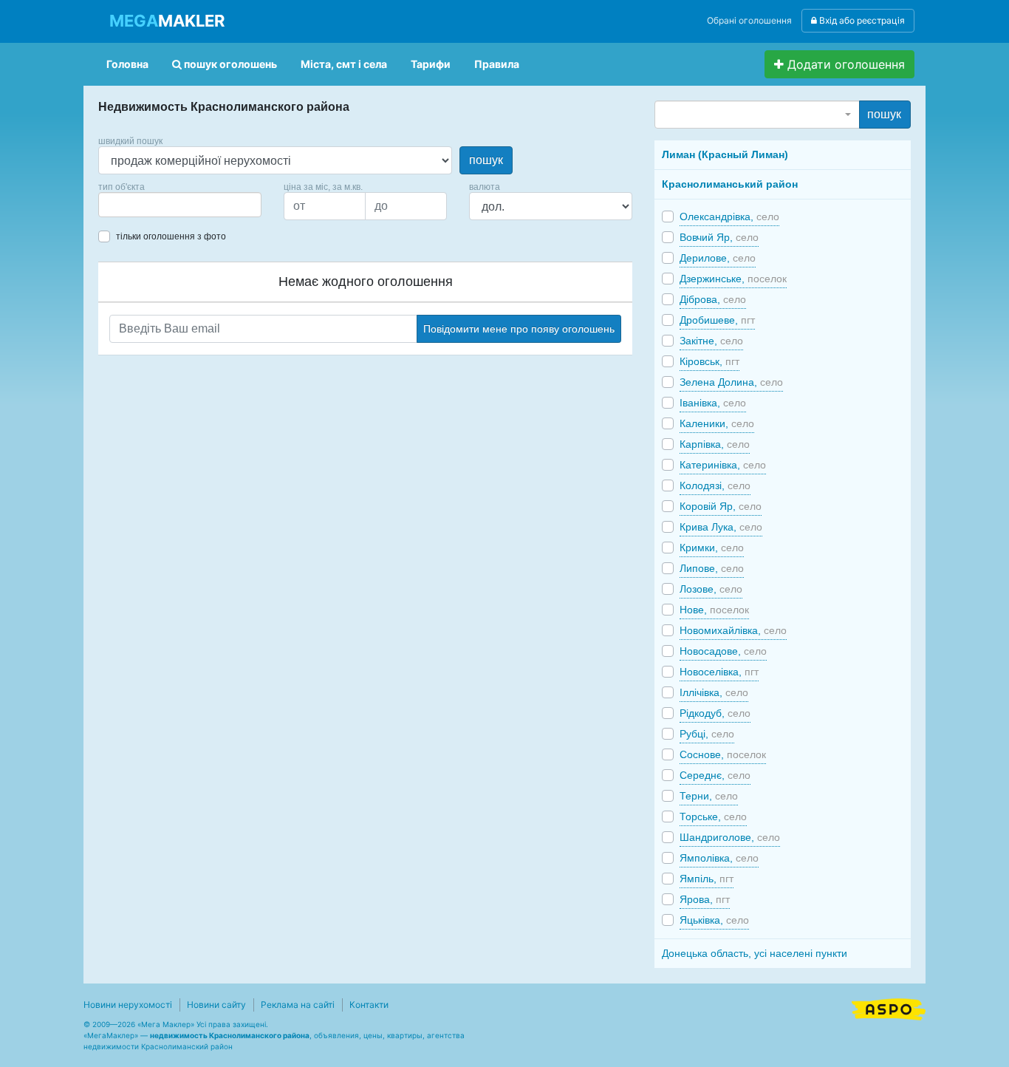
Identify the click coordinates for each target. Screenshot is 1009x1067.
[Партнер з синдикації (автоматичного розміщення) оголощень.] (889, 1007)
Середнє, (715, 775)
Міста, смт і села (344, 64)
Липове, (712, 568)
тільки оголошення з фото (171, 236)
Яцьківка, (714, 920)
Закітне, (711, 341)
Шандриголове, (730, 837)
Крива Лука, (721, 527)
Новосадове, (723, 651)
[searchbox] (125, 205)
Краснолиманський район (730, 184)
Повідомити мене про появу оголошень (519, 329)
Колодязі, (715, 485)
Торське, (713, 816)
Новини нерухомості (127, 1004)
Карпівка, (715, 444)
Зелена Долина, (731, 382)
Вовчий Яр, (719, 237)
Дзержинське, (733, 278)
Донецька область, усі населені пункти (754, 953)
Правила (496, 64)
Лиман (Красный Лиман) (725, 154)
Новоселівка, (719, 672)
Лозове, (711, 589)
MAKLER (167, 20)
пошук (486, 160)
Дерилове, (718, 258)
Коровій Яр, (721, 506)
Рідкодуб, (715, 713)
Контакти (369, 1004)
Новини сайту (216, 1004)
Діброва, (713, 299)
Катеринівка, (723, 465)
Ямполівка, (719, 858)
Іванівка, (713, 403)
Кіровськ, (709, 361)
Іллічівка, (714, 692)
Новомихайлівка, (733, 630)
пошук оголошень (229, 64)
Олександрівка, (729, 216)
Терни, (709, 796)
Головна (127, 64)
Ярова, (705, 899)
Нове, (714, 610)
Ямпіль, (706, 878)
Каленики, (717, 423)
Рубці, (707, 734)
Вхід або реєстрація (861, 20)
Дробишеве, (717, 320)
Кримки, (712, 547)
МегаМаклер (110, 1035)
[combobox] (179, 204)
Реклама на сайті (298, 1004)
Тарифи (431, 64)
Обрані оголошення (749, 20)
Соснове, (723, 754)
